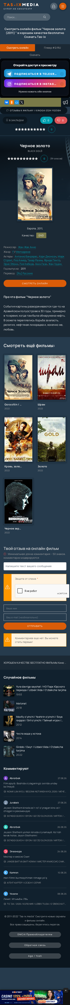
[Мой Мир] (17, 102)
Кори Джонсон (47, 256)
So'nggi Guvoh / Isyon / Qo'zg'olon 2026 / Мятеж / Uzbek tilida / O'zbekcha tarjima (36, 815)
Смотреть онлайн (35, 283)
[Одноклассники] (12, 102)
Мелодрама (23, 251)
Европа (31, 228)
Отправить (35, 626)
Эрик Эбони (11, 264)
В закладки (16, 120)
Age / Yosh (35, 955)
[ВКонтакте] (6, 102)
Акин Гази (41, 264)
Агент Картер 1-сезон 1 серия (24, 882)
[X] (22, 102)
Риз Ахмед (20, 260)
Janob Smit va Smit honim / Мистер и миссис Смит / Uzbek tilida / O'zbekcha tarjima (36, 861)
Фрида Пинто (52, 260)
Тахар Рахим (35, 260)
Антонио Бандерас (26, 256)
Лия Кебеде (26, 264)
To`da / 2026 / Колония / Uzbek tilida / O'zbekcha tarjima (36, 903)
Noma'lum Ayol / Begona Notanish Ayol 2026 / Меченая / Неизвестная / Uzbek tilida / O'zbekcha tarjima (36, 791)
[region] (35, 78)
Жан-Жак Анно (27, 247)
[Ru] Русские (25, 273)
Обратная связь (35, 945)
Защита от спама (25, 578)
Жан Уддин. (55, 264)
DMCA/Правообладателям (35, 934)
